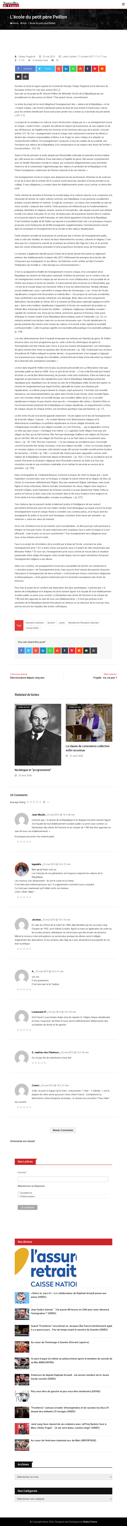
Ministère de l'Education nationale (83, 623)
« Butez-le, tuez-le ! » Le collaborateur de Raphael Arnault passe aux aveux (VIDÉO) (68, 1295)
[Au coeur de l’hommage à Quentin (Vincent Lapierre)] (22, 1347)
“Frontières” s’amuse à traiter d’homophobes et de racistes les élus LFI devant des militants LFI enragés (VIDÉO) (70, 1409)
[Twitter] (28, 650)
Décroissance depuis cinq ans (27, 677)
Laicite (62, 623)
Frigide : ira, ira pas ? (105, 677)
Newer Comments (63, 1130)
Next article (110, 674)
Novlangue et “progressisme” (33, 770)
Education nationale (35, 623)
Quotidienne (26, 1193)
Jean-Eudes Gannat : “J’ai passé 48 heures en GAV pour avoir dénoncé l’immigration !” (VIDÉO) (70, 1311)
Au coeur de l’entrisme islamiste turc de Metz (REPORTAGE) (63, 1440)
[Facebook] (21, 650)
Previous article (19, 674)
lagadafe (36, 864)
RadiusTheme (90, 1521)
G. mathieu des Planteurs (45, 1052)
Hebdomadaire (27, 1196)
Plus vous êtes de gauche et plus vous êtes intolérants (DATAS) (65, 1391)
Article (23, 23)
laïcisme (51, 623)
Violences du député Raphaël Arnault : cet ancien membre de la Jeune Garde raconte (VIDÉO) (70, 1377)
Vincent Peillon (32, 628)
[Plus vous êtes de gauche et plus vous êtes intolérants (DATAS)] (22, 1396)
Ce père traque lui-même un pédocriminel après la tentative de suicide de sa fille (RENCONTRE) (71, 1360)
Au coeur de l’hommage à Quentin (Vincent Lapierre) (60, 1342)
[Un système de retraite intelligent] (46, 1267)
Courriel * (22, 1172)
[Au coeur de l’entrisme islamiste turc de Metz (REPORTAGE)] (22, 1445)
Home (15, 23)
